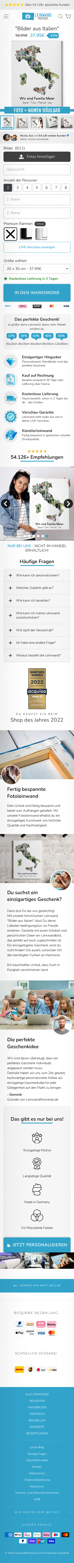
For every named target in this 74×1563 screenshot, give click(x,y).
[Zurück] (3, 859)
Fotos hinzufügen (41, 156)
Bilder (14, 148)
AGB (37, 1499)
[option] (37, 4)
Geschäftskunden (37, 1460)
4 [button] (38, 536)
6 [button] (47, 536)
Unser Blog (37, 1447)
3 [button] (33, 536)
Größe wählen (15, 260)
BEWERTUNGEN (37, 1433)
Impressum (37, 1486)
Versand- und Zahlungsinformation (37, 1493)
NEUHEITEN (37, 1401)
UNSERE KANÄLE (37, 1524)
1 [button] (24, 536)
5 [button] (43, 536)
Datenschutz (37, 1473)
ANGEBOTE (37, 1427)
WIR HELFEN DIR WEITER (37, 1512)
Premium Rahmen (24, 223)
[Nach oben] (37, 1324)
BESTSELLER (37, 1420)
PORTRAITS (37, 1414)
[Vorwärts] (71, 859)
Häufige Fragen (37, 1454)
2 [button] (29, 536)
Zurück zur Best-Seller (40, 1285)
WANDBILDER (37, 1407)
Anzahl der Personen (20, 180)
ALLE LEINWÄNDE (37, 1394)
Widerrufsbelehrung (37, 1480)
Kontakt (37, 1467)
